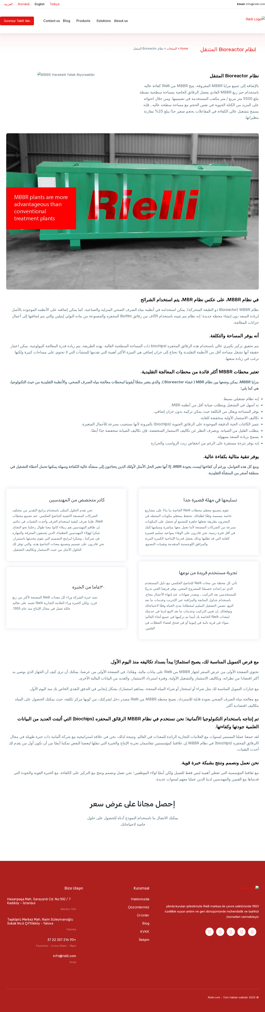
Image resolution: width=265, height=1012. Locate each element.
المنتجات (172, 48)
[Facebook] (252, 932)
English (40, 4)
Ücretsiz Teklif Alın (17, 21)
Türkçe (55, 4)
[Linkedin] (241, 932)
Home (184, 48)
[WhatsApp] (220, 932)
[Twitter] (209, 932)
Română (23, 4)
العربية (8, 4)
